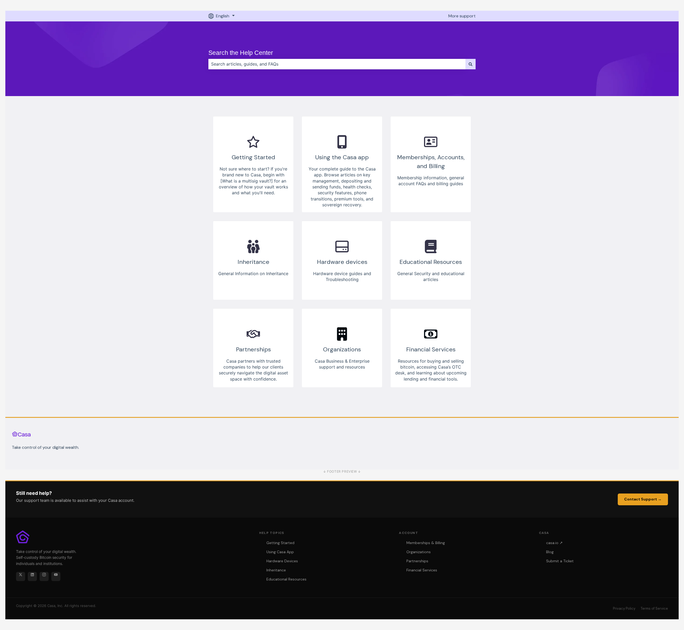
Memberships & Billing (425, 542)
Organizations (418, 551)
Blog (550, 551)
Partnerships (417, 561)
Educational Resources (286, 579)
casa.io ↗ (554, 542)
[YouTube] (55, 576)
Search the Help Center (240, 52)
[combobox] (336, 64)
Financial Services (421, 570)
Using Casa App (280, 551)
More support (462, 16)
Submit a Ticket (560, 561)
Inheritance (276, 570)
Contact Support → (643, 499)
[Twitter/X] (20, 576)
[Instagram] (44, 576)
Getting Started (280, 542)
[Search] (470, 64)
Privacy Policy (624, 608)
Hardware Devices (282, 561)
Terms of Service (654, 608)
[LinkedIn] (32, 576)
